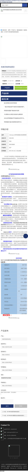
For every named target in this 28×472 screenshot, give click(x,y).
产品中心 (13, 30)
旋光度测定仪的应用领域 (10, 103)
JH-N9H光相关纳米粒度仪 (13, 411)
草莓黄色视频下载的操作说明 (11, 110)
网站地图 (2, 471)
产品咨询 (7, 87)
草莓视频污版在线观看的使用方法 (12, 122)
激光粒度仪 (19, 30)
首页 (9, 30)
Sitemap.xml (13, 468)
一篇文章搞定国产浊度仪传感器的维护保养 (15, 106)
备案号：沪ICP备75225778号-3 (14, 466)
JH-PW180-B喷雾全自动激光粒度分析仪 (16, 415)
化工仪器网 (6, 468)
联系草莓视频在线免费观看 (21, 88)
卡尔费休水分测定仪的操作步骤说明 (13, 114)
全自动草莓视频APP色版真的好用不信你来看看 (15, 118)
